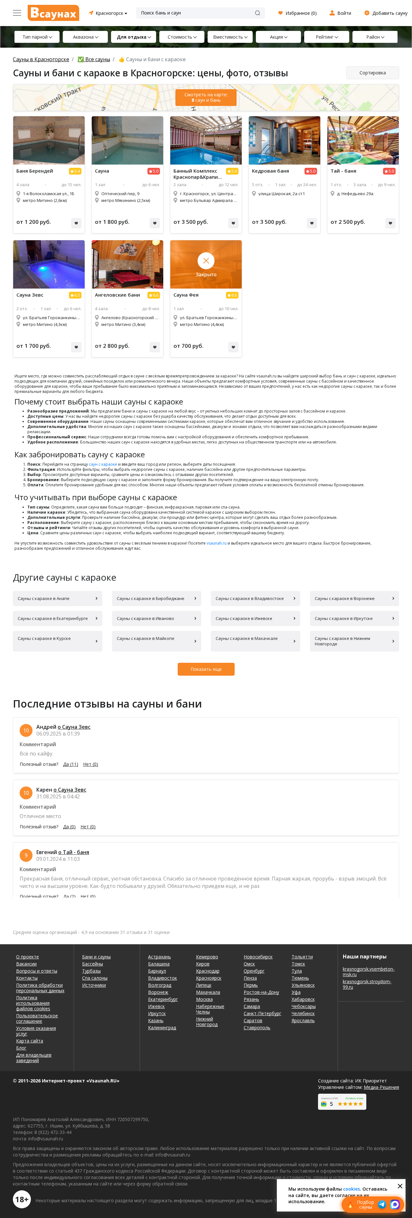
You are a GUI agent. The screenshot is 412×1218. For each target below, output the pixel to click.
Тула (297, 971)
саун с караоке (103, 464)
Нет (90, 764)
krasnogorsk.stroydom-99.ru (367, 984)
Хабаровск (303, 999)
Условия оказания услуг (36, 1030)
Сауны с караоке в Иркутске (344, 618)
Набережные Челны (210, 1009)
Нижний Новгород (207, 1021)
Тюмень (300, 978)
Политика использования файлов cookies (33, 1003)
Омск (249, 963)
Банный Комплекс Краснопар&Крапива (197, 174)
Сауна (102, 171)
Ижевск (156, 1006)
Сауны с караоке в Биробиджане (150, 598)
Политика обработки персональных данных (40, 987)
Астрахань (159, 956)
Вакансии (26, 963)
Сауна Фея (186, 295)
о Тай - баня (73, 852)
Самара (252, 1006)
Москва (204, 999)
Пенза (250, 978)
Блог (21, 1048)
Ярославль (303, 1020)
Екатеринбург (163, 999)
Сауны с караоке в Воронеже (345, 598)
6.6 (155, 295)
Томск (298, 963)
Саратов (253, 1020)
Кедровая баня (270, 171)
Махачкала (208, 992)
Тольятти (302, 956)
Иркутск (157, 1013)
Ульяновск (303, 985)
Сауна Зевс (29, 295)
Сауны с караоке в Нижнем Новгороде (342, 641)
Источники (94, 985)
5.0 (155, 171)
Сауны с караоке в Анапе (44, 598)
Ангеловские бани (117, 295)
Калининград (162, 1027)
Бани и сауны (96, 956)
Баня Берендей (34, 171)
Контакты (27, 978)
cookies (351, 1189)
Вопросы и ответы (36, 971)
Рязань (251, 999)
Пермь (251, 985)
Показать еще (206, 669)
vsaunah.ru (217, 543)
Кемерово (207, 956)
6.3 (77, 295)
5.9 (234, 171)
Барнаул (157, 971)
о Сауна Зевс (74, 726)
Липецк (203, 985)
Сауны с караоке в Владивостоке (250, 598)
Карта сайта (29, 1040)
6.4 (77, 171)
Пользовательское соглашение (37, 1018)
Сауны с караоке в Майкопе (145, 638)
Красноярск (208, 978)
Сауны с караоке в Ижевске (244, 618)
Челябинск (303, 1013)
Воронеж (158, 992)
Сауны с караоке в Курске (44, 638)
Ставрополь (257, 1027)
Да (70, 764)
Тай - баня (343, 171)
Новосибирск (258, 956)
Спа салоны (95, 978)
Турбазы (91, 971)
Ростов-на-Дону (261, 992)
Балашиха (159, 963)
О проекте (27, 956)
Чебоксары (304, 1006)
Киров (203, 963)
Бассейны (92, 963)
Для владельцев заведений (34, 1057)
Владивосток (162, 978)
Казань (156, 1020)
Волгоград (159, 985)
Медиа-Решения (381, 1087)
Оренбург (254, 971)
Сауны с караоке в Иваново (145, 618)
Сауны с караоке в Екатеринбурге (53, 618)
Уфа (296, 992)
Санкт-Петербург (262, 1013)
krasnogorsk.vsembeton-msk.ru (369, 971)
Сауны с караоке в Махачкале (247, 638)
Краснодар (208, 971)
